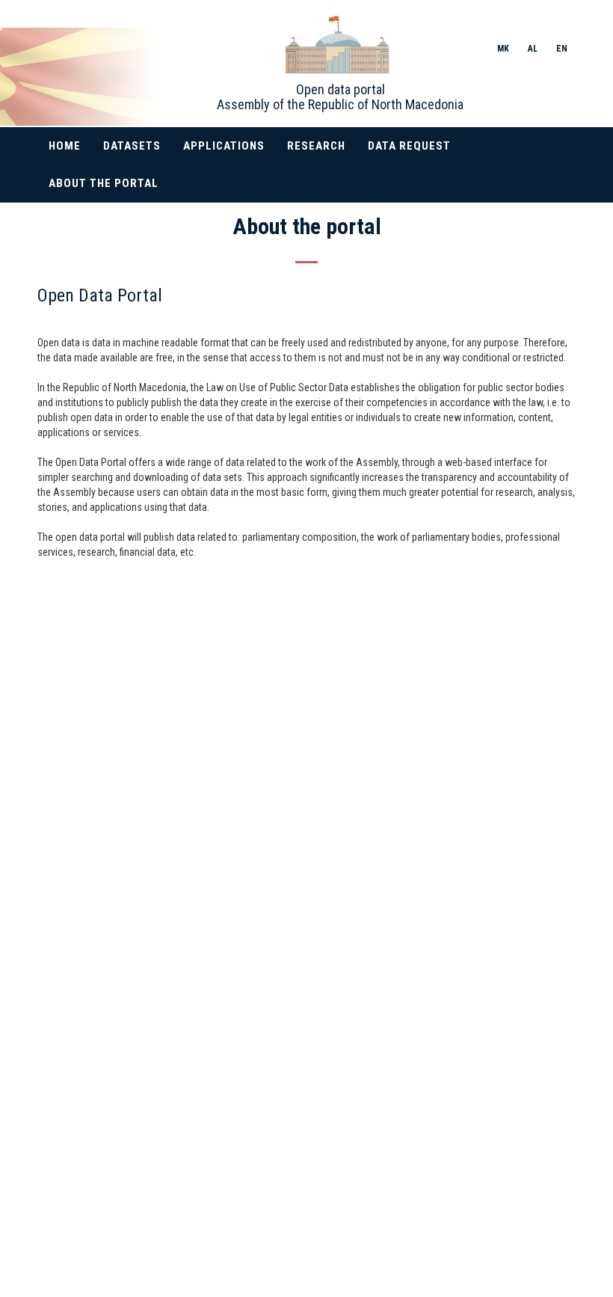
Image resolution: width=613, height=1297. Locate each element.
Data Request (409, 146)
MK (503, 48)
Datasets (132, 146)
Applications (224, 146)
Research (316, 146)
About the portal (103, 183)
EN (561, 48)
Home (65, 146)
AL (532, 48)
